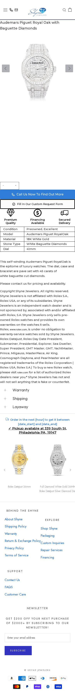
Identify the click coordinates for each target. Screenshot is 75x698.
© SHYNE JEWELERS (37, 670)
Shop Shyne (49, 528)
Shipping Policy (15, 526)
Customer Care (15, 594)
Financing (47, 557)
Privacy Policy (14, 548)
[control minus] (2, 186)
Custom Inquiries (52, 543)
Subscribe (18, 650)
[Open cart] (70, 10)
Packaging (47, 535)
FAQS (9, 587)
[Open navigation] (5, 9)
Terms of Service (16, 555)
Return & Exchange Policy (23, 540)
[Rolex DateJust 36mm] (19, 461)
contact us (19, 283)
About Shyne (13, 519)
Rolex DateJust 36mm (19, 487)
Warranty (11, 533)
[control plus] (16, 186)
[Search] (63, 9)
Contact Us (12, 580)
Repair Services (51, 550)
